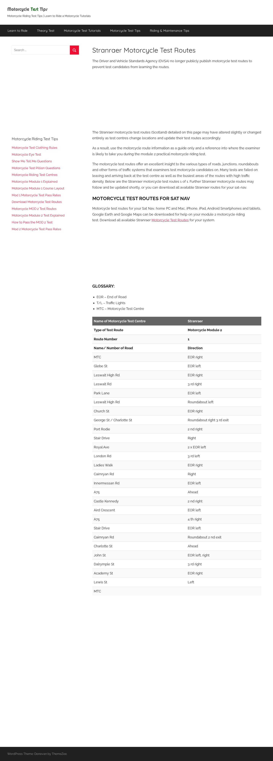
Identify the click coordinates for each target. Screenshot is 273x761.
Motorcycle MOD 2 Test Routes (34, 209)
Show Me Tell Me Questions (32, 161)
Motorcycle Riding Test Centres (34, 175)
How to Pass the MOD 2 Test (32, 222)
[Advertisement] (176, 100)
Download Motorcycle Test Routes (37, 202)
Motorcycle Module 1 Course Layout (38, 188)
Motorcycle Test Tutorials (82, 30)
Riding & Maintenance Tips (169, 30)
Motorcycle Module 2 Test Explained (38, 215)
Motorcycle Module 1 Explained (35, 181)
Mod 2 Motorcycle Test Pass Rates (36, 229)
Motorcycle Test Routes (170, 220)
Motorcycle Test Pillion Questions (36, 168)
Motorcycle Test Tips (125, 30)
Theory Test (45, 30)
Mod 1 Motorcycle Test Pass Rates (36, 195)
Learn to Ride (17, 30)
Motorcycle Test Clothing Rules (34, 147)
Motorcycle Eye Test (26, 154)
